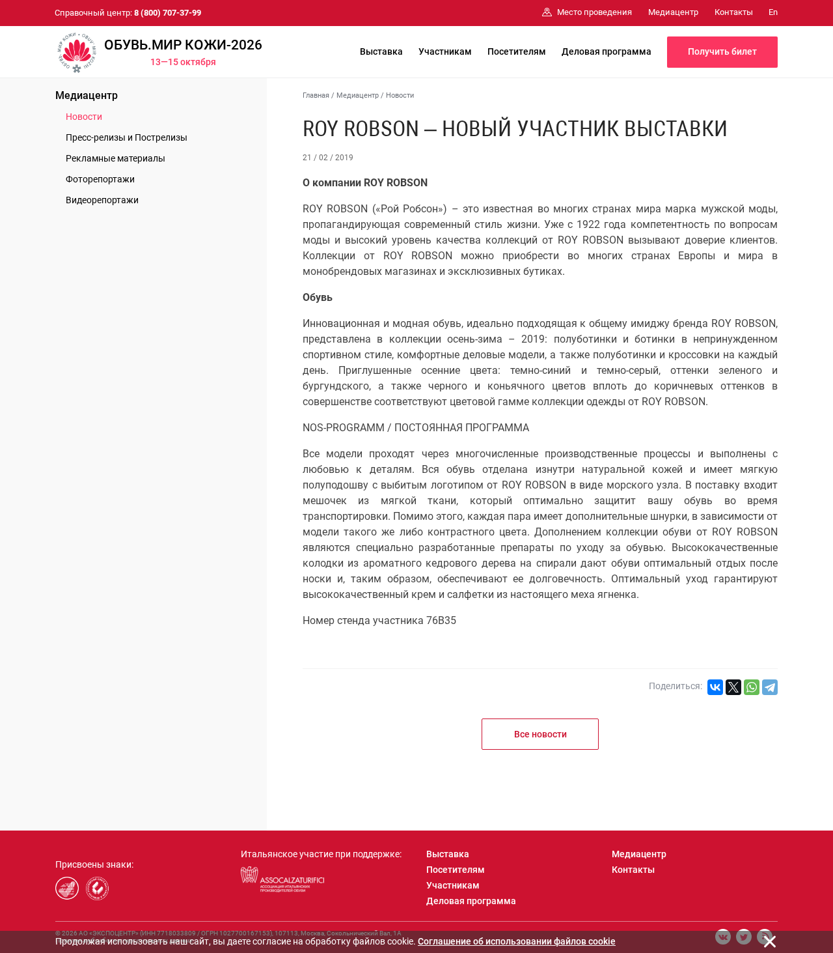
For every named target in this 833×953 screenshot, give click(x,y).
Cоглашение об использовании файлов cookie (517, 941)
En (773, 12)
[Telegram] (770, 687)
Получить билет (722, 51)
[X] (733, 687)
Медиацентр (86, 95)
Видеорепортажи (102, 200)
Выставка (381, 51)
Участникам (445, 51)
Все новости (540, 734)
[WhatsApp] (751, 687)
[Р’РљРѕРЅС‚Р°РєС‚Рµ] (715, 687)
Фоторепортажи (100, 179)
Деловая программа (606, 51)
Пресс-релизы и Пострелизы (126, 137)
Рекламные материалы (115, 158)
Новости (84, 116)
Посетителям (516, 51)
